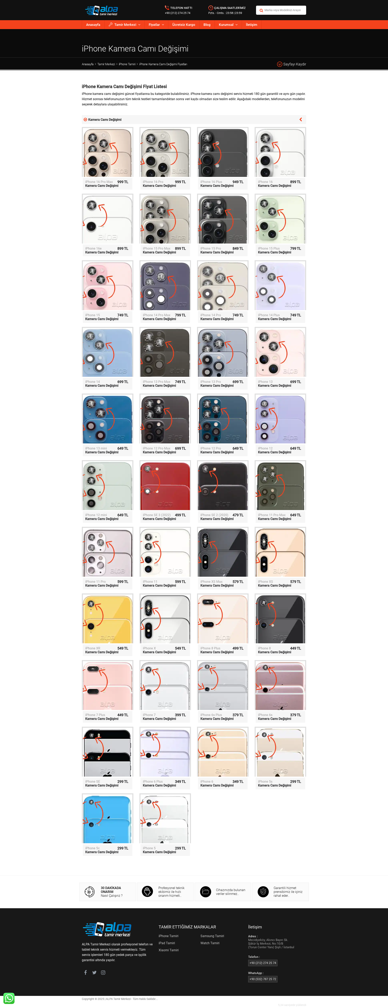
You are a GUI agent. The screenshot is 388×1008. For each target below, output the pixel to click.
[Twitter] (94, 973)
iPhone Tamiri (127, 64)
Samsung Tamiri (212, 936)
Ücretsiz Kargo (183, 25)
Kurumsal (226, 25)
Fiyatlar (154, 25)
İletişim (251, 25)
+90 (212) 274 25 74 (177, 13)
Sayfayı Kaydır (294, 64)
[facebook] (85, 973)
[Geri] (300, 119)
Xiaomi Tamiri (169, 950)
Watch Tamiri (209, 943)
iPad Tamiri (167, 943)
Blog (207, 25)
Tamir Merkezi (125, 25)
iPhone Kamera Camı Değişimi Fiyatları (163, 64)
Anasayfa (93, 25)
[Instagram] (103, 973)
